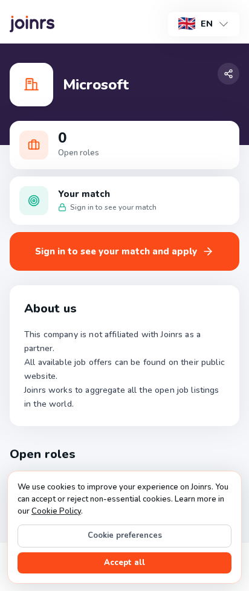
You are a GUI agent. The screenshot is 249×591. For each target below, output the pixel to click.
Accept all (124, 562)
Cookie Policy (56, 511)
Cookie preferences (125, 535)
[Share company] (228, 74)
